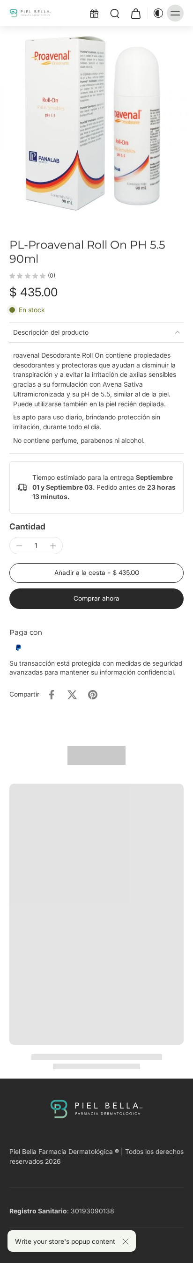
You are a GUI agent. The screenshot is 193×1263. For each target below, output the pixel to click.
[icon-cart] (135, 13)
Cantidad (27, 526)
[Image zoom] (96, 122)
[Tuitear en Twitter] (72, 694)
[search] (114, 13)
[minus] (19, 545)
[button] (96, 573)
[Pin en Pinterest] (92, 694)
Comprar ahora (96, 598)
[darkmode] (156, 13)
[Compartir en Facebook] (51, 694)
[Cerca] (125, 1241)
